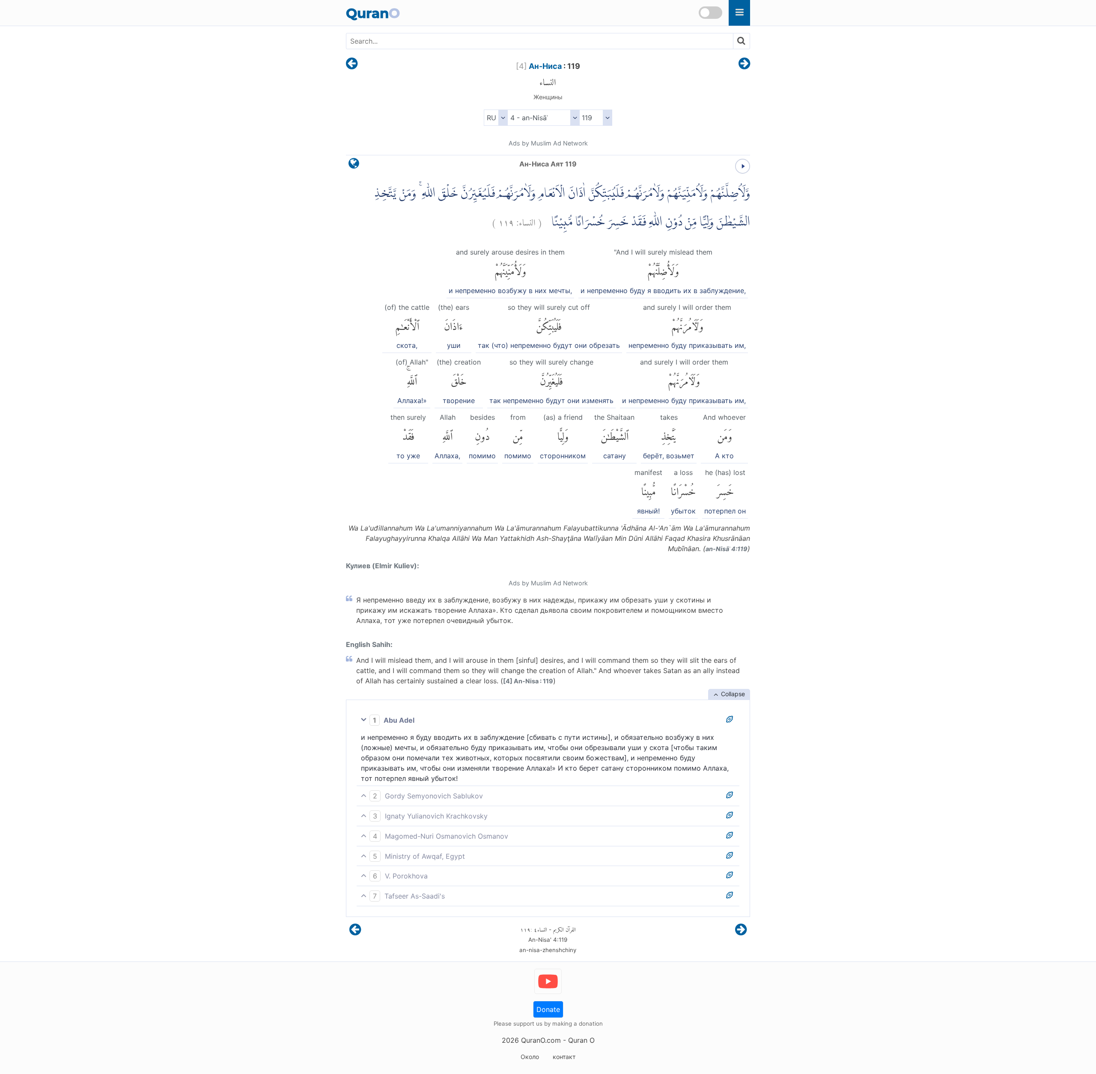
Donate (548, 1009)
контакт (564, 1056)
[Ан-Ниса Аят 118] (351, 64)
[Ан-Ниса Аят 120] (744, 64)
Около (530, 1056)
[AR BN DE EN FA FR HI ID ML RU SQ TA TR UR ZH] (495, 118)
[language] (354, 165)
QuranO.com (541, 1040)
